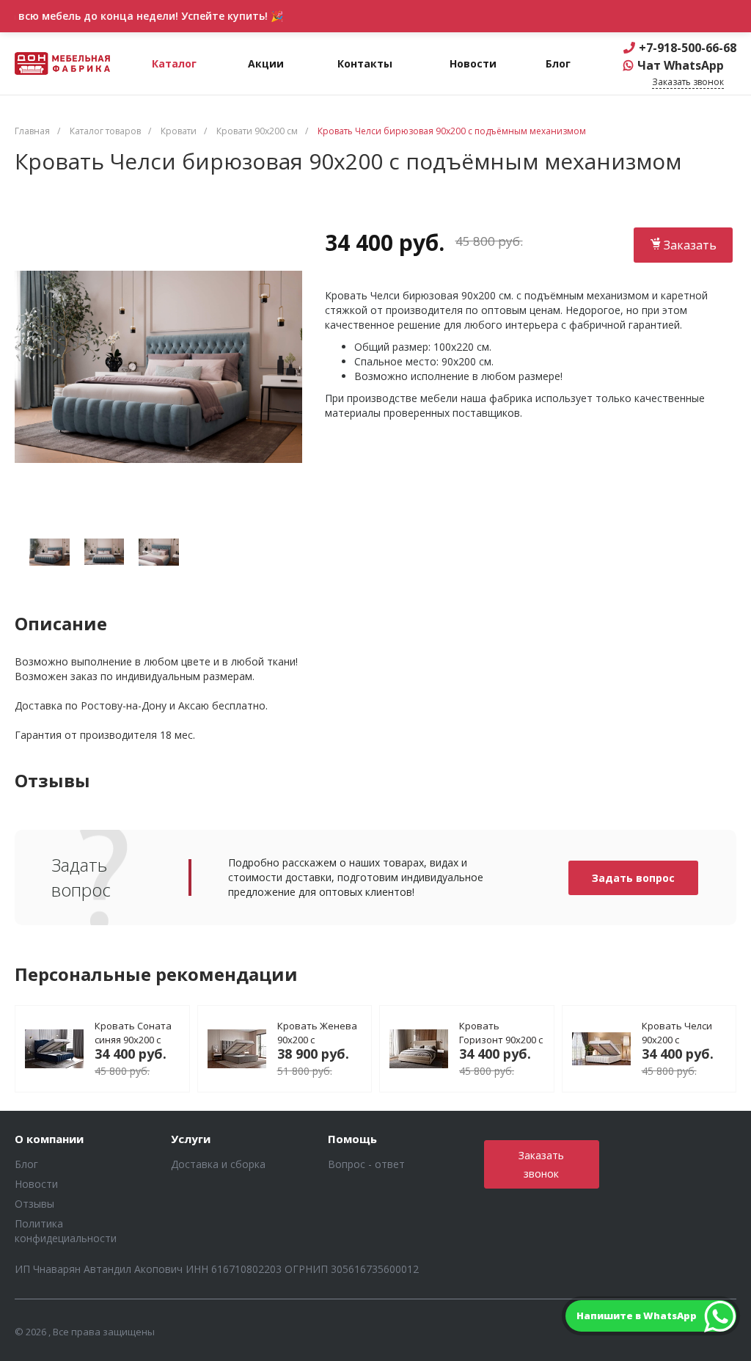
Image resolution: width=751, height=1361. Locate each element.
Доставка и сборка (218, 1164)
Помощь (352, 1139)
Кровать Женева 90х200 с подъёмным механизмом (317, 1032)
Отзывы (34, 1204)
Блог (26, 1164)
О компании (49, 1139)
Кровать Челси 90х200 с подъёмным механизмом (677, 1032)
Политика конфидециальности (66, 1230)
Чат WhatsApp (680, 65)
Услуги (190, 1139)
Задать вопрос (633, 878)
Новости (36, 1184)
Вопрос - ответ (366, 1164)
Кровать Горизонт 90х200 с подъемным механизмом (501, 1032)
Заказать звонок (541, 1164)
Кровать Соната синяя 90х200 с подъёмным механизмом (133, 1032)
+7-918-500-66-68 (687, 48)
